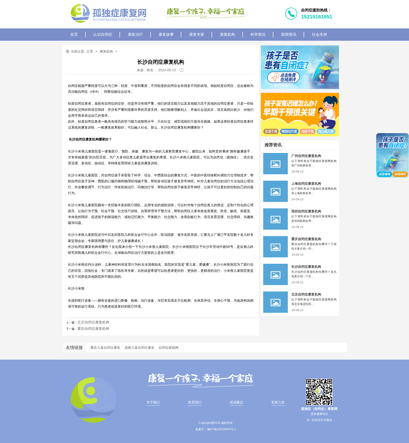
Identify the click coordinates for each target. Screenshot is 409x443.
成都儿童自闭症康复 (139, 347)
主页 (89, 51)
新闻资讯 (288, 34)
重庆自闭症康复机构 (93, 329)
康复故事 (166, 34)
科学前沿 (258, 34)
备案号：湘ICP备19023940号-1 (216, 429)
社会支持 (319, 34)
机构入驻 (278, 402)
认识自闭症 (102, 34)
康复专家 (196, 34)
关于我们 (153, 402)
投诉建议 (236, 402)
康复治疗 (135, 34)
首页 (74, 34)
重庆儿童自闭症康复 (105, 347)
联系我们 (194, 402)
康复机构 (227, 34)
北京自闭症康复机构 (93, 322)
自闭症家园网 (168, 347)
